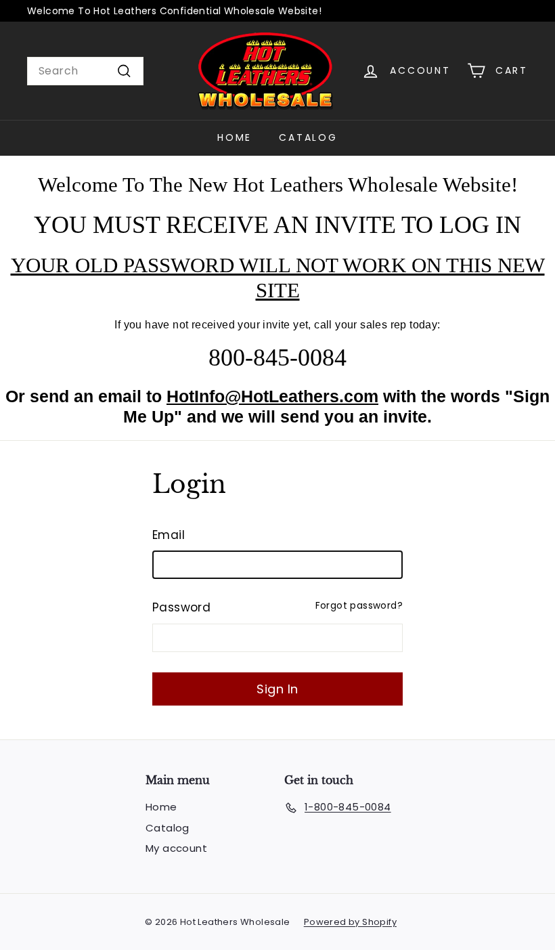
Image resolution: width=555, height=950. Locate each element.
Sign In (277, 689)
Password (181, 607)
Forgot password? (359, 605)
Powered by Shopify (350, 921)
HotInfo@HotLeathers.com (272, 396)
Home (234, 137)
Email (168, 535)
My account (176, 848)
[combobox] (85, 71)
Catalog (308, 137)
